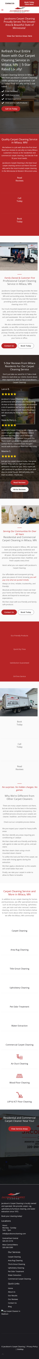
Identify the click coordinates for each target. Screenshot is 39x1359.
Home (10, 1288)
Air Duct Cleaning (19, 1063)
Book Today (26, 346)
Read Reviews (20, 482)
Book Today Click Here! (29, 3)
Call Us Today (11, 109)
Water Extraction (19, 1025)
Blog (10, 1306)
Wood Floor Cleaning (19, 1082)
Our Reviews (13, 1299)
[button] (2, 10)
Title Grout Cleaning (19, 968)
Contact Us (9, 3)
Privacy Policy (32, 1346)
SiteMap (20, 1349)
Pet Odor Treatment (19, 1006)
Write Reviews (19, 489)
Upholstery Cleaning (19, 987)
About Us (11, 1292)
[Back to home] (19, 10)
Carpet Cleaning (19, 930)
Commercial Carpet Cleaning (19, 1044)
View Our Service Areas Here (19, 36)
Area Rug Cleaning (19, 949)
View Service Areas (19, 1129)
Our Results (12, 1295)
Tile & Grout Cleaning (16, 1264)
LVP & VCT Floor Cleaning (19, 1101)
